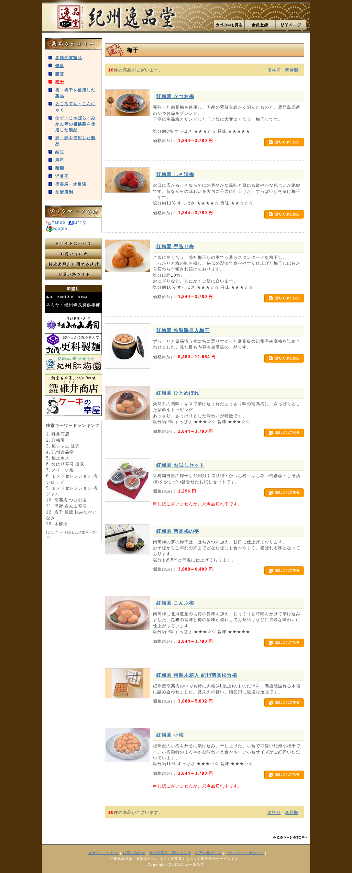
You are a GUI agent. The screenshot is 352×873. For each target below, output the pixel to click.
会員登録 (259, 25)
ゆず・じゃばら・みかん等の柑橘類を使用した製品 (75, 123)
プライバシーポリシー (245, 853)
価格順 (274, 70)
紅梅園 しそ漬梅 (175, 174)
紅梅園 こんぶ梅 (175, 603)
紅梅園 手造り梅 (175, 246)
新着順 (291, 70)
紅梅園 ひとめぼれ (177, 393)
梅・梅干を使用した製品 (75, 93)
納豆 (59, 152)
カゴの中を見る (228, 25)
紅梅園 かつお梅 (175, 96)
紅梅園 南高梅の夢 (177, 531)
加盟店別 (64, 192)
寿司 (59, 160)
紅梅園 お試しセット (180, 465)
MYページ (290, 25)
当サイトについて (73, 244)
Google (59, 228)
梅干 (59, 81)
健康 (59, 65)
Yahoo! (59, 222)
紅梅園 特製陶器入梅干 (183, 330)
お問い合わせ (73, 254)
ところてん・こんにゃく (75, 106)
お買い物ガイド (73, 274)
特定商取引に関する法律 (73, 264)
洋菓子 (62, 176)
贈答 (59, 73)
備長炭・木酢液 (71, 184)
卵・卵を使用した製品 (75, 140)
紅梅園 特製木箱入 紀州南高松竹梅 (196, 675)
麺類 (59, 168)
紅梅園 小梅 (170, 735)
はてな (80, 222)
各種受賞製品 (68, 57)
